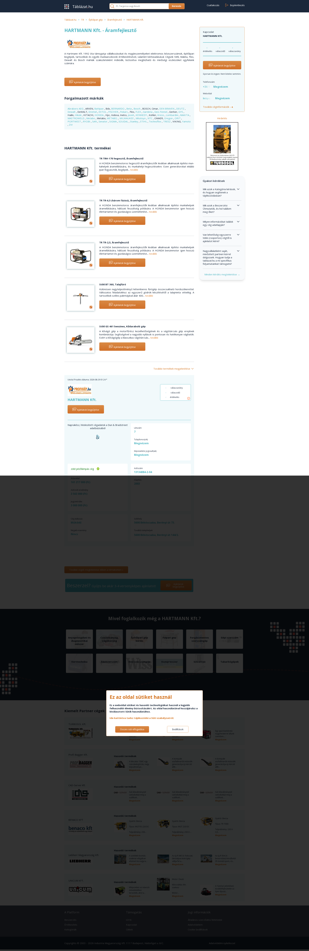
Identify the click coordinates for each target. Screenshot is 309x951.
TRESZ (167, 121)
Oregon (168, 118)
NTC (150, 118)
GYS (181, 111)
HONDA (99, 115)
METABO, (112, 118)
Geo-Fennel (161, 111)
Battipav (99, 108)
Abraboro (73, 108)
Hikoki (78, 115)
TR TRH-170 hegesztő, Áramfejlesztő (121, 158)
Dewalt (72, 111)
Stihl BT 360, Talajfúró (112, 284)
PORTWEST (75, 121)
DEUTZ (180, 108)
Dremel (93, 111)
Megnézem (220, 86)
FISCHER (113, 111)
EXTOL (103, 111)
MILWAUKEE (127, 118)
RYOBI (87, 121)
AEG (81, 108)
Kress (161, 115)
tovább (134, 169)
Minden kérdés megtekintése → (222, 274)
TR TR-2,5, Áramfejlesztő (114, 242)
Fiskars (124, 111)
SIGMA (113, 121)
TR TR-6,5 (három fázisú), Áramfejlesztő (123, 200)
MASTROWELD (76, 118)
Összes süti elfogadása (132, 729)
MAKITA (185, 115)
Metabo (91, 118)
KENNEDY (142, 115)
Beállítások (177, 729)
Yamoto (186, 121)
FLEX (139, 111)
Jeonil (131, 115)
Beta (129, 108)
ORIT (178, 118)
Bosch (137, 108)
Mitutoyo (141, 118)
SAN (94, 121)
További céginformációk (218, 106)
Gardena (148, 111)
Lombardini (172, 115)
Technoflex (155, 121)
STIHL (144, 121)
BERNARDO (118, 108)
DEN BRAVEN (167, 108)
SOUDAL (124, 121)
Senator (103, 121)
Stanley (134, 121)
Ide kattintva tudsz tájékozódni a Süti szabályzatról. (142, 718)
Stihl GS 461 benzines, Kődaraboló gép (122, 326)
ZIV (71, 124)
